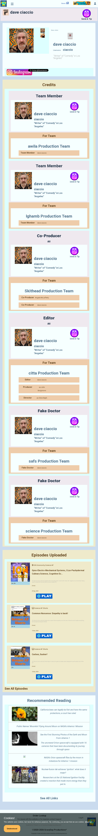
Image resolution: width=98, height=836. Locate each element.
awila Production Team (49, 146)
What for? (88, 822)
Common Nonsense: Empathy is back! (50, 613)
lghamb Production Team (49, 216)
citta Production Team (49, 373)
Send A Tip (86, 19)
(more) (33, 585)
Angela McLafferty (42, 298)
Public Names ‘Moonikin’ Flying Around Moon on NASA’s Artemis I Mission (50, 726)
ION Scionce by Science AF (44, 565)
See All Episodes (16, 688)
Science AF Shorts (41, 608)
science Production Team (49, 531)
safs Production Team (49, 461)
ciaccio (39, 119)
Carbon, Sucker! (39, 654)
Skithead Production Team (49, 290)
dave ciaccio (42, 153)
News (63, 3)
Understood (12, 829)
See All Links (49, 798)
